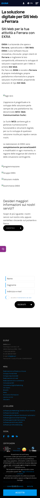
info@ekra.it (12, 356)
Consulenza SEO (8, 383)
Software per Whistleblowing (12, 425)
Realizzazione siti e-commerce (13, 381)
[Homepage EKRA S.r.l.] (5, 3)
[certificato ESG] (31, 449)
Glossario (6, 399)
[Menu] (35, 3)
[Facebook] (4, 436)
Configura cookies (15, 486)
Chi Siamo (6, 388)
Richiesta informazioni (11, 395)
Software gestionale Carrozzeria (14, 420)
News (5, 392)
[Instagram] (9, 436)
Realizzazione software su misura (14, 371)
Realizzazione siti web (10, 378)
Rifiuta (30, 486)
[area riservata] (24, 3)
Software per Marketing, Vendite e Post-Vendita (19, 411)
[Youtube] (13, 436)
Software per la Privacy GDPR (12, 422)
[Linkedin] (17, 436)
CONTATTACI (10, 228)
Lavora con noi (8, 397)
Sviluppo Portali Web (10, 373)
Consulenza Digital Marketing (13, 385)
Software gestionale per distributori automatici (19, 415)
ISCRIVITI (21, 304)
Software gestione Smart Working (14, 418)
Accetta (20, 492)
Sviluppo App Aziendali (10, 376)
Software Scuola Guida (10, 413)
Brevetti (6, 390)
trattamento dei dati (25, 298)
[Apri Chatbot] (3, 249)
